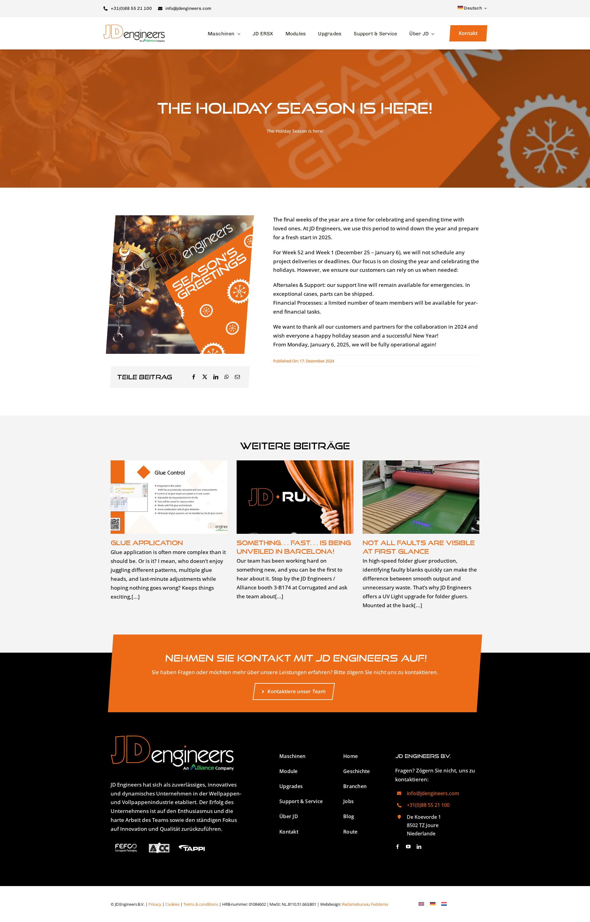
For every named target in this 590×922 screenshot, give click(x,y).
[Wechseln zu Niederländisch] (444, 904)
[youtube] (408, 846)
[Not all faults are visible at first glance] (421, 497)
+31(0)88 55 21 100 (428, 805)
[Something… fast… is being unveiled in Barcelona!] (295, 497)
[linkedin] (419, 846)
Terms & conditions (200, 904)
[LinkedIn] (216, 377)
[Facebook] (193, 377)
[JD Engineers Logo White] (172, 738)
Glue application (147, 542)
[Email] (237, 377)
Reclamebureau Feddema (365, 904)
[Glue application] (169, 497)
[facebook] (397, 846)
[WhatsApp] (226, 377)
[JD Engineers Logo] (134, 27)
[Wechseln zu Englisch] (421, 904)
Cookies (172, 904)
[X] (204, 377)
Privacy (154, 904)
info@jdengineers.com (433, 793)
